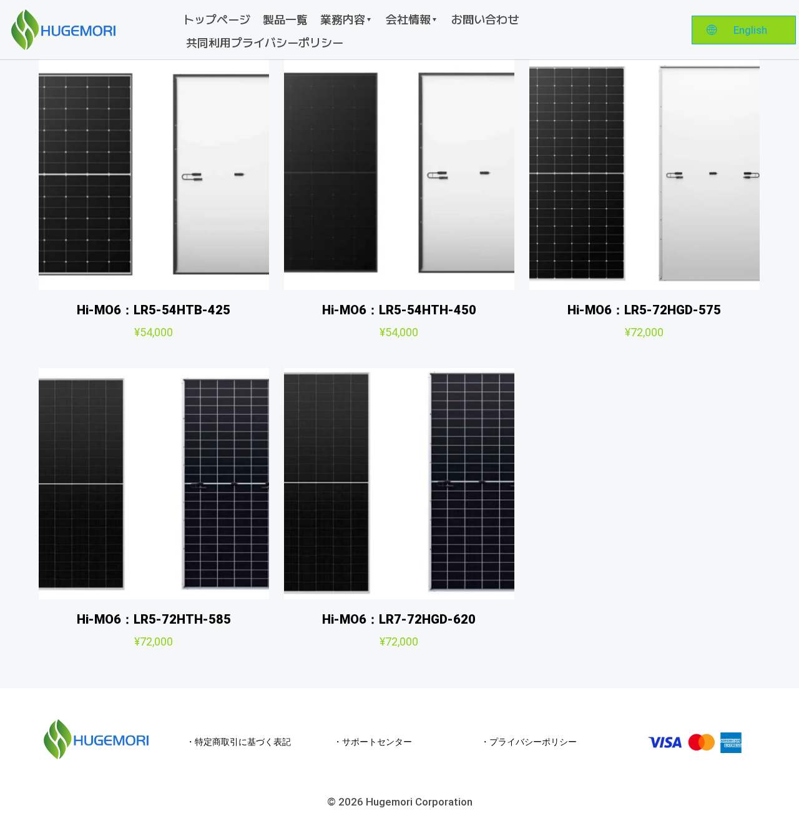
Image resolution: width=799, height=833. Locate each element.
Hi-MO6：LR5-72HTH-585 (154, 619)
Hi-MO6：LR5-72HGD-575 (644, 309)
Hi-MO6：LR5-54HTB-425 (153, 309)
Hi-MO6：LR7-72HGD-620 (399, 619)
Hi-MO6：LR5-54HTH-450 (399, 309)
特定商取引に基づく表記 (243, 742)
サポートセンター (377, 742)
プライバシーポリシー (533, 742)
